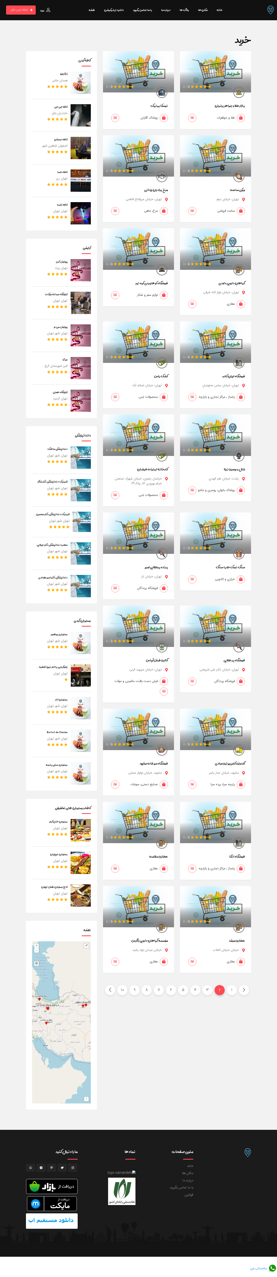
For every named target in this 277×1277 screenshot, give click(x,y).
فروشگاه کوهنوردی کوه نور (151, 283)
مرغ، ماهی (151, 211)
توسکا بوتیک (159, 105)
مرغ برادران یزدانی (156, 189)
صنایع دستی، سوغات (144, 784)
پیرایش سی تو (61, 327)
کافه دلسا (62, 172)
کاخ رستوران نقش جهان (54, 887)
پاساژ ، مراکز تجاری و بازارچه (217, 397)
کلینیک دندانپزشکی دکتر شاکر (53, 481)
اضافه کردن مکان (19, 10)
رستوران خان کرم (58, 821)
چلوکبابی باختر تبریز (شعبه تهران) (53, 669)
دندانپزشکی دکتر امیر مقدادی (53, 577)
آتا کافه (64, 74)
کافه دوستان (61, 139)
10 (122, 990)
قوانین (189, 1195)
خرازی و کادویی (225, 579)
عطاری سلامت (158, 856)
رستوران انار (61, 699)
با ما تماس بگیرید (181, 1187)
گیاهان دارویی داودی (232, 283)
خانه (190, 1166)
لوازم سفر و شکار (147, 295)
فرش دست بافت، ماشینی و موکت (136, 681)
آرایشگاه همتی (60, 392)
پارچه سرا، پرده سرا (223, 784)
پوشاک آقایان (149, 118)
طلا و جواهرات (226, 118)
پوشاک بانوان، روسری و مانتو (216, 490)
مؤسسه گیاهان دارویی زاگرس (149, 940)
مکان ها (187, 1173)
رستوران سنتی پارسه (57, 765)
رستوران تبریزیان (59, 854)
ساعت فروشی (226, 211)
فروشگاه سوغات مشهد (154, 763)
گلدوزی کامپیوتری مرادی (230, 763)
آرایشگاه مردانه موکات (56, 294)
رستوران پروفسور (59, 634)
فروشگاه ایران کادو (233, 376)
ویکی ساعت (237, 189)
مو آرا (65, 359)
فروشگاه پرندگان (147, 588)
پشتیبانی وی (259, 1268)
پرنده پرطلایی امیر (156, 567)
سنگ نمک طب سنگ (230, 567)
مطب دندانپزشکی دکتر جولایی (52, 545)
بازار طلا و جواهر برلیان (230, 105)
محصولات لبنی (148, 397)
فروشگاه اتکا (237, 856)
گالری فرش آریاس (157, 660)
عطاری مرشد (237, 940)
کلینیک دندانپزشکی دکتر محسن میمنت (53, 516)
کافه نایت (62, 204)
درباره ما (188, 1180)
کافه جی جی (61, 106)
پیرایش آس (62, 261)
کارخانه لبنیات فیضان (152, 469)
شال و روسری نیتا (234, 469)
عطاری (231, 304)
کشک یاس (161, 376)
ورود (42, 10)
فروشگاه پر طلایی (234, 660)
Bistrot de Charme (57, 732)
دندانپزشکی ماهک (57, 449)
